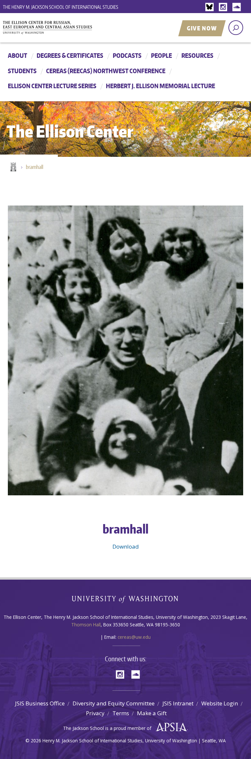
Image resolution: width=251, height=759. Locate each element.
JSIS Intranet (177, 703)
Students (22, 71)
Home (13, 167)
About (17, 55)
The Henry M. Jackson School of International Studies (60, 7)
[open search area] (235, 27)
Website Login (219, 703)
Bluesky (211, 7)
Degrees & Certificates (70, 55)
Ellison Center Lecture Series (52, 86)
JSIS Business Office (40, 703)
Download (125, 546)
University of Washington (125, 600)
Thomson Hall (86, 624)
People (161, 55)
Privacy (95, 713)
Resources (197, 55)
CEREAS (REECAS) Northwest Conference (105, 71)
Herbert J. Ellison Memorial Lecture (160, 86)
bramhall (34, 167)
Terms (120, 713)
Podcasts (127, 55)
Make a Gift (152, 713)
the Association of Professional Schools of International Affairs (170, 727)
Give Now (202, 28)
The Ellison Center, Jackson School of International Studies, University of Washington (76, 28)
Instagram (224, 7)
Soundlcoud (237, 7)
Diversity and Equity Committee (114, 703)
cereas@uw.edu (134, 637)
